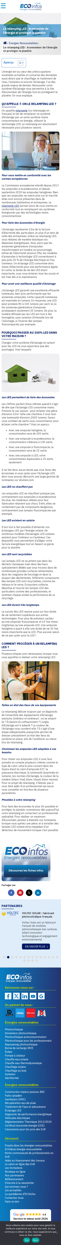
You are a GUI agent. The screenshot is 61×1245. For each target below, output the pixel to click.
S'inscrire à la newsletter (19, 1183)
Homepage (5, 42)
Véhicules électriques (17, 1118)
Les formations (13, 1167)
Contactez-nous (14, 1197)
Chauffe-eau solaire (16, 1059)
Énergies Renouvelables (23, 43)
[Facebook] (8, 996)
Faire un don (12, 1201)
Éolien (8, 1051)
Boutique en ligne (15, 1171)
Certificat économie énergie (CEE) (24, 1125)
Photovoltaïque (14, 1029)
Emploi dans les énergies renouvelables (28, 1145)
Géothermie (12, 1078)
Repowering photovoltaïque (21, 1044)
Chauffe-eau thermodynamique (23, 1063)
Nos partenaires (14, 1175)
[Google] (41, 996)
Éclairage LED (13, 1110)
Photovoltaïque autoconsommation (25, 1037)
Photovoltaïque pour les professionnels (28, 1040)
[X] (16, 996)
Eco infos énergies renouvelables (19, 977)
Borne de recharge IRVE (19, 1048)
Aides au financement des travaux (25, 1160)
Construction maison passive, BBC (25, 1091)
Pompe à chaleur (15, 1055)
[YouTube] (33, 996)
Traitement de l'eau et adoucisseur (25, 1106)
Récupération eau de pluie (20, 1103)
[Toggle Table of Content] (19, 63)
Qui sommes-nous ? (16, 1186)
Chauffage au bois (15, 1070)
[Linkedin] (24, 996)
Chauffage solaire (15, 1066)
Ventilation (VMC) (15, 1099)
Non (35, 1240)
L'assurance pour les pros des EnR (25, 1129)
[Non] (57, 1233)
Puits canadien (13, 1095)
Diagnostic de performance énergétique (28, 1114)
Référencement (14, 1179)
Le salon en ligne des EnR (20, 1164)
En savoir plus (35, 946)
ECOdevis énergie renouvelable (23, 1149)
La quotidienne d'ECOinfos (20, 1194)
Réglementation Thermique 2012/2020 (28, 1121)
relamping (21, 110)
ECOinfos (30, 6)
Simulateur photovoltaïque (20, 1033)
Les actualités (13, 1190)
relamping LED (10, 205)
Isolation (10, 1074)
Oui (26, 1240)
